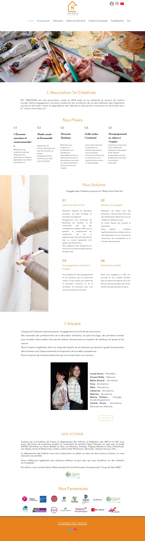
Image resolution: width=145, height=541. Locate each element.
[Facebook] (112, 4)
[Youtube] (122, 4)
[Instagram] (117, 4)
